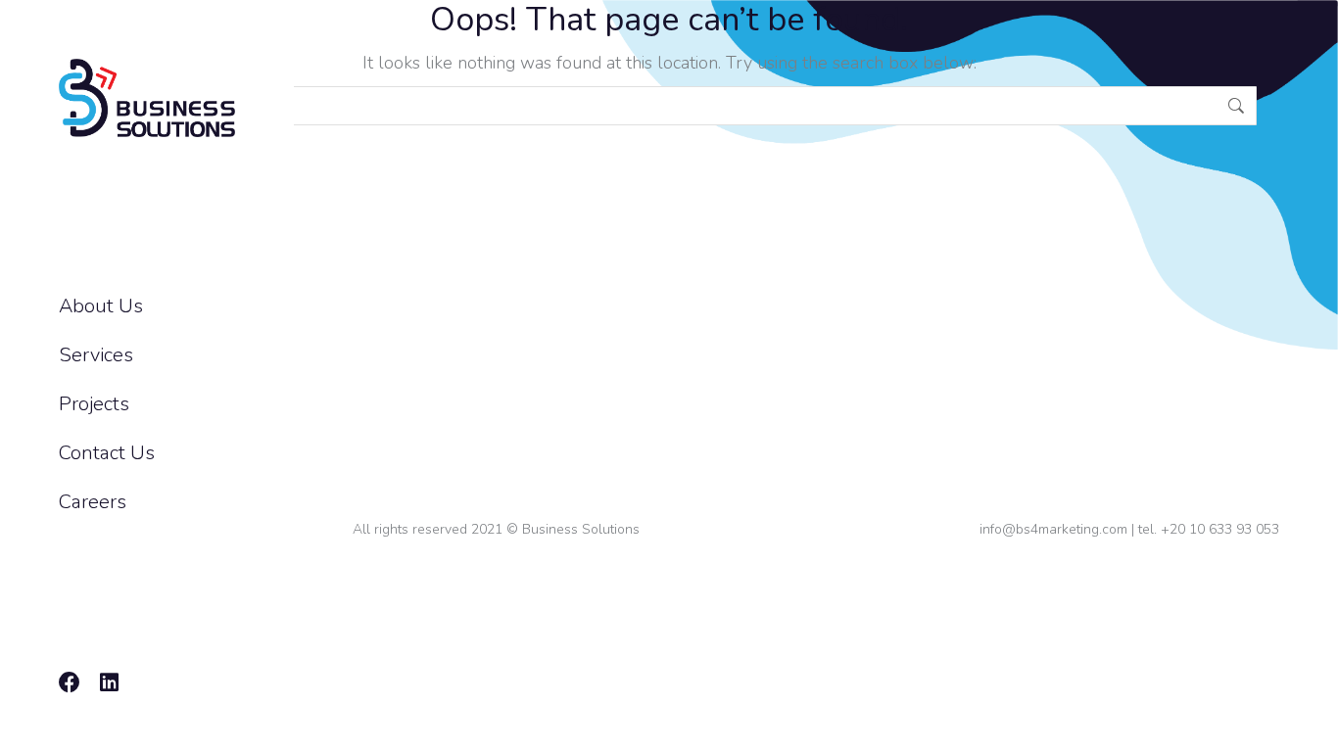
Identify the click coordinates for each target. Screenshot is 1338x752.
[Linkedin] (108, 682)
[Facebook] (69, 682)
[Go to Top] (1308, 722)
